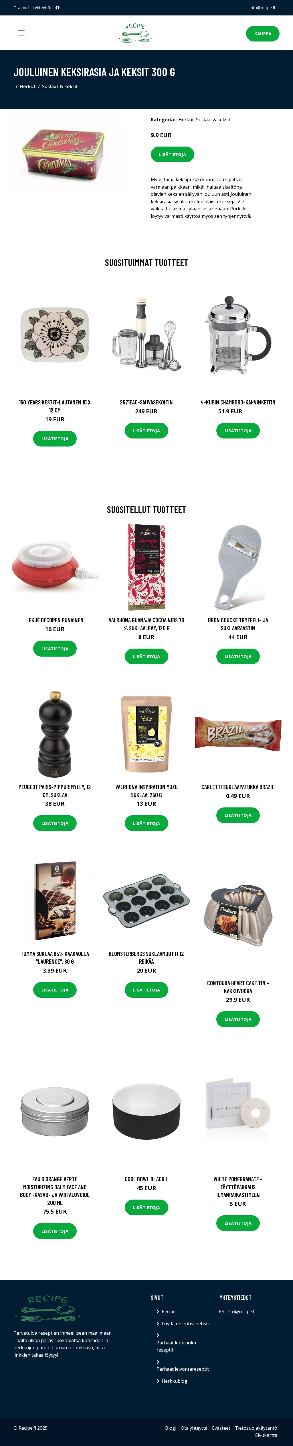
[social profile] (57, 7)
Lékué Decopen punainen (55, 619)
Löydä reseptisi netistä (186, 1323)
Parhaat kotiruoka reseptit (176, 1346)
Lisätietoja (172, 154)
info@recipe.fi (262, 7)
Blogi (170, 1428)
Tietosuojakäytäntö (256, 1428)
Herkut (28, 86)
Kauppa (262, 33)
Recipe (169, 1311)
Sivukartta (266, 1435)
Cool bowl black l (146, 1178)
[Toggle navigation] (21, 32)
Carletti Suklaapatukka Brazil (237, 786)
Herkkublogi (175, 1381)
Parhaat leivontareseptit (183, 1369)
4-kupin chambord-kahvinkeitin (238, 402)
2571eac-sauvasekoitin (146, 402)
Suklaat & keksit (60, 86)
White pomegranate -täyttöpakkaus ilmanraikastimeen (237, 1186)
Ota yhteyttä (194, 1428)
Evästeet (221, 1428)
